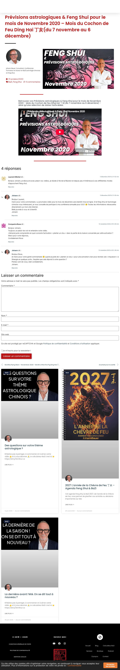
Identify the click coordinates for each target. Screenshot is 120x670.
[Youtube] (54, 643)
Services (89, 651)
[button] (6, 6)
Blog (96, 646)
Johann (15, 196)
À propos (95, 656)
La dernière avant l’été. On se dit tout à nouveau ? (29, 595)
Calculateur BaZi (108, 646)
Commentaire (8, 286)
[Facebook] (59, 643)
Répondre (11, 187)
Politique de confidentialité (55, 343)
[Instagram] (65, 643)
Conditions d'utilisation (80, 343)
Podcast (111, 651)
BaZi (10, 82)
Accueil (87, 646)
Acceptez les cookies (110, 665)
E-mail (4, 325)
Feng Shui (17, 82)
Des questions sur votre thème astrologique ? (24, 447)
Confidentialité (74, 665)
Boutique (100, 651)
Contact (105, 656)
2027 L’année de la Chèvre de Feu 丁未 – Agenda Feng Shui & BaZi (90, 487)
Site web (5, 334)
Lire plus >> (9, 465)
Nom (4, 315)
